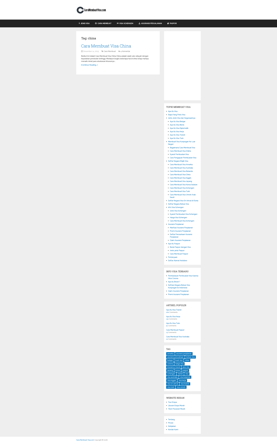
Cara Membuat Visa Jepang (181, 181)
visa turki (170, 387)
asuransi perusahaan (175, 357)
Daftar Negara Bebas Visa (178, 204)
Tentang (171, 419)
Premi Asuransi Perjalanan (180, 231)
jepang (170, 370)
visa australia (172, 377)
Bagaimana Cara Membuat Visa (182, 148)
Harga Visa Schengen (178, 217)
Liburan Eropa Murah (176, 406)
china (187, 360)
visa (186, 374)
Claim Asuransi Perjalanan (180, 240)
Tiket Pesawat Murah (176, 409)
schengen (171, 374)
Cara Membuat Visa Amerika (181, 164)
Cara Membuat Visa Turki (180, 191)
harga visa (179, 364)
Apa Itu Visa (172, 111)
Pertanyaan (172, 257)
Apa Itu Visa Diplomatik (179, 128)
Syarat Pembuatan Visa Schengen (183, 214)
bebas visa (190, 357)
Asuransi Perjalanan (151, 23)
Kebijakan (172, 426)
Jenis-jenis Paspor (177, 250)
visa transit (185, 384)
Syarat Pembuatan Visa (179, 154)
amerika (170, 354)
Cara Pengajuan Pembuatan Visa (183, 158)
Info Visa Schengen (176, 207)
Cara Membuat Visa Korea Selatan (183, 185)
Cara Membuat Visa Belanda (181, 171)
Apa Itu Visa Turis (177, 138)
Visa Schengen (126, 23)
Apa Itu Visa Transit (177, 135)
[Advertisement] (182, 65)
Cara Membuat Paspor (179, 254)
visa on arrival (172, 384)
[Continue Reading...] (89, 65)
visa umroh (181, 387)
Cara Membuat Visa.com (85, 440)
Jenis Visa (85, 23)
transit (180, 374)
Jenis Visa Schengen (178, 211)
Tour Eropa (172, 402)
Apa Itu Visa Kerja (177, 132)
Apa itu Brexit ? (174, 282)
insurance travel (173, 367)
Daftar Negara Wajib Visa (178, 161)
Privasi (170, 423)
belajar (170, 360)
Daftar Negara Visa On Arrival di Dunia (183, 201)
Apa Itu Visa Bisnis (177, 125)
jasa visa (186, 367)
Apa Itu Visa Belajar (177, 121)
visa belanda (185, 377)
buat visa (179, 360)
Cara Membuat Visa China (106, 46)
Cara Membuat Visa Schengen (182, 188)
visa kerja (182, 380)
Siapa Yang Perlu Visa (176, 115)
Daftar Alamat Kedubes (177, 261)
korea (177, 370)
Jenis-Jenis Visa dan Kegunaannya (181, 118)
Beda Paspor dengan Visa (180, 247)
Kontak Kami (173, 430)
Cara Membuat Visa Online (180, 151)
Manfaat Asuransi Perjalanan (181, 228)
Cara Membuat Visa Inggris (180, 178)
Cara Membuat (104, 23)
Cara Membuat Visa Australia (181, 168)
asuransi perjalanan (184, 354)
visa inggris (171, 380)
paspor (185, 370)
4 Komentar (125, 51)
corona (170, 364)
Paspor (173, 23)
